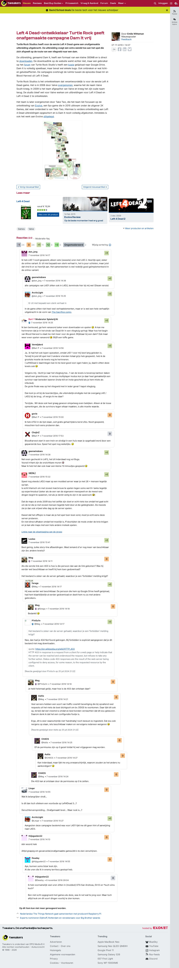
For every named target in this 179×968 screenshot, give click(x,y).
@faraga (41, 608)
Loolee (32, 539)
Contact (54, 946)
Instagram (154, 950)
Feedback (126, 39)
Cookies (54, 962)
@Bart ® (35, 348)
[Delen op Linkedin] (124, 49)
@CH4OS (49, 758)
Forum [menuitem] (104, 3)
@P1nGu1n (42, 684)
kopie (71, 64)
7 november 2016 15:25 (55, 296)
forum (27, 64)
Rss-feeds (154, 954)
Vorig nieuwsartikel (29, 187)
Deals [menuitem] (113, 3)
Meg (31, 557)
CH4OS (45, 739)
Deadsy (35, 858)
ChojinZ (36, 432)
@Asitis (44, 742)
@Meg (35, 586)
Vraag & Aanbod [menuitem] (89, 3)
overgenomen (65, 85)
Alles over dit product (48, 214)
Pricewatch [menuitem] (71, 3)
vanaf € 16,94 (43, 206)
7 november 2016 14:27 (66, 758)
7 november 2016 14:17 (39, 255)
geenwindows (39, 277)
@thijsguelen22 (39, 861)
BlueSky (153, 941)
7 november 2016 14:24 (57, 776)
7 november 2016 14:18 (59, 608)
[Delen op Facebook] (119, 49)
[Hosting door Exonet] (155, 928)
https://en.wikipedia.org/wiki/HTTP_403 (55, 649)
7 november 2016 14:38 (39, 454)
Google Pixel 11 (106, 950)
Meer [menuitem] (121, 3)
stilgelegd (48, 116)
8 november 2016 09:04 (57, 880)
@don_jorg (37, 280)
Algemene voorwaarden (62, 954)
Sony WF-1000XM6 (108, 962)
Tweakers (7, 944)
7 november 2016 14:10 (39, 839)
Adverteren (56, 941)
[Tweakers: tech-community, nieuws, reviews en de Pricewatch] (11, 3)
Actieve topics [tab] (174, 23)
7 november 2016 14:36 (55, 280)
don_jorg (33, 251)
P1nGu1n (36, 620)
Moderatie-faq (42, 238)
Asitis (41, 696)
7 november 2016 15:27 (52, 820)
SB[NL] (32, 473)
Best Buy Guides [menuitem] (52, 3)
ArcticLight (37, 292)
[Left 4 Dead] (26, 212)
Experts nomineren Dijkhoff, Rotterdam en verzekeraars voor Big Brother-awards (60, 917)
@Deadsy (39, 880)
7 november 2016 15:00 (53, 417)
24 (114, 49)
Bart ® (32, 319)
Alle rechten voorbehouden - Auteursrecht (23, 947)
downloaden (25, 61)
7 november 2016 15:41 (39, 542)
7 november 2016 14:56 (53, 348)
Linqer (32, 788)
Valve (31, 229)
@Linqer (35, 820)
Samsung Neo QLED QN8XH (113, 946)
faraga (35, 583)
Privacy (54, 958)
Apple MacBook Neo (108, 941)
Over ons (65, 946)
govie (34, 413)
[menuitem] (155, 3)
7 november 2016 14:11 (42, 561)
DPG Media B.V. (37, 944)
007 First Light (105, 958)
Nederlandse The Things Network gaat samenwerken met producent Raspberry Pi (60, 913)
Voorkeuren (67, 962)
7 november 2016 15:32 (39, 476)
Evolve (38, 105)
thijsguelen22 (35, 836)
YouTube (153, 946)
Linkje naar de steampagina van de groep (42, 531)
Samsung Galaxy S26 (109, 954)
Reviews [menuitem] (37, 3)
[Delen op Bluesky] (129, 49)
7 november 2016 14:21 (57, 699)
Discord (153, 958)
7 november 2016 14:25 (42, 322)
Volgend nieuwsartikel (94, 187)
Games (21, 229)
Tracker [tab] (174, 14)
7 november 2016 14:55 (39, 792)
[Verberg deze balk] (167, 10)
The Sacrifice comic (61, 312)
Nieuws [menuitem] (27, 3)
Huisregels (55, 950)
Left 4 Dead (23, 201)
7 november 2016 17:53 (52, 436)
